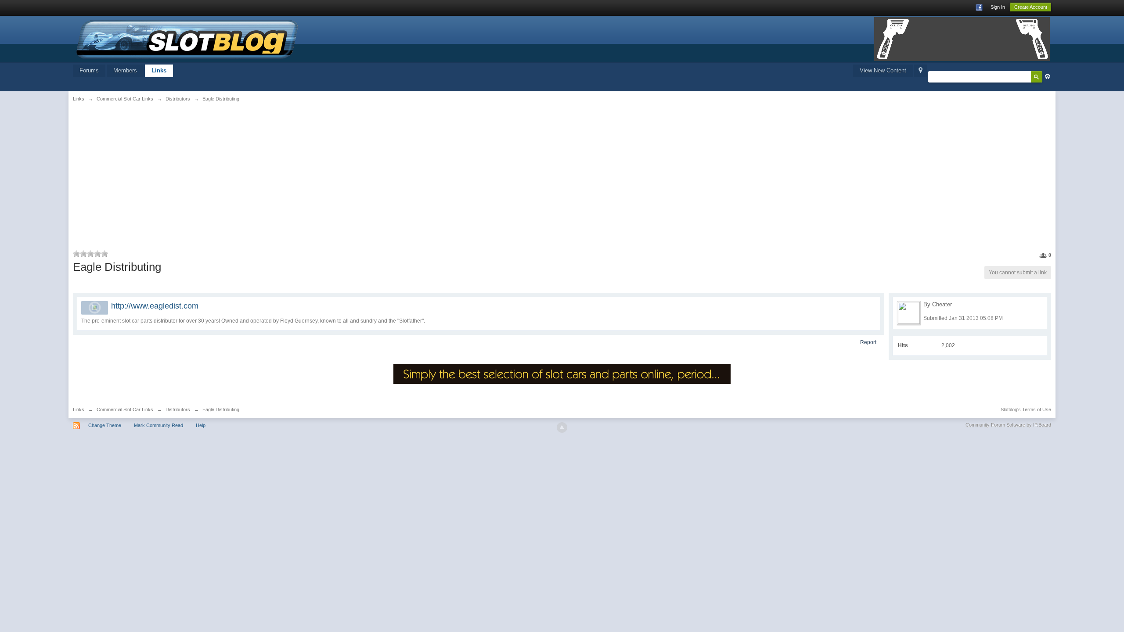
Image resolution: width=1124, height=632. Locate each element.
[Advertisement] (239, 174)
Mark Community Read (158, 425)
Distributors (178, 409)
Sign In (998, 7)
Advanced (1047, 76)
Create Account (1030, 7)
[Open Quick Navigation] (920, 71)
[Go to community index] (187, 38)
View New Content (883, 70)
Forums (89, 70)
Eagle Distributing (220, 409)
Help (200, 425)
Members (125, 70)
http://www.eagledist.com (154, 306)
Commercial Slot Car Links (125, 409)
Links (158, 70)
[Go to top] (562, 427)
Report (868, 342)
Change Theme (104, 425)
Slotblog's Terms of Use (1026, 409)
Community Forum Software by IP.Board (1008, 424)
